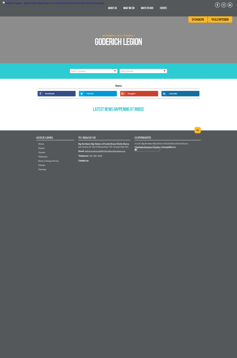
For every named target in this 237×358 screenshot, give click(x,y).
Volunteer (43, 156)
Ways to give (147, 8)
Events (163, 8)
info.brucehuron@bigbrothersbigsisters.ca (105, 151)
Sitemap (42, 169)
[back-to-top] (197, 130)
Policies (41, 165)
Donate (41, 152)
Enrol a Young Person (48, 161)
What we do (129, 8)
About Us (112, 8)
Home (41, 143)
